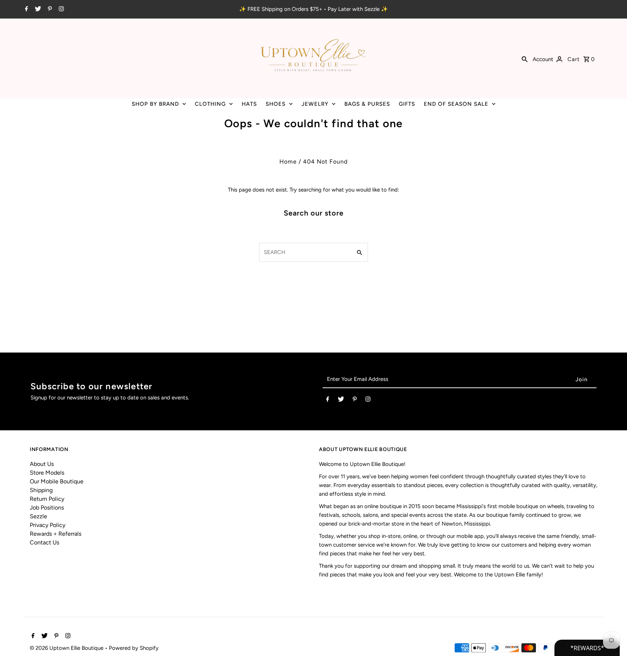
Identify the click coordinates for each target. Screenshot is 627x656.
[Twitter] (37, 9)
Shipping (41, 490)
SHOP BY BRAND (155, 104)
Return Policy (47, 498)
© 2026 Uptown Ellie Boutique (67, 648)
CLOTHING (210, 104)
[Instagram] (60, 9)
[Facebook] (25, 9)
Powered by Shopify (134, 648)
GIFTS (407, 104)
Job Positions (47, 507)
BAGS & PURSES (367, 104)
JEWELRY (315, 104)
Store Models (47, 472)
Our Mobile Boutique (56, 481)
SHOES (276, 104)
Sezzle (38, 516)
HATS (249, 104)
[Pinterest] (49, 9)
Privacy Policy (47, 525)
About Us (42, 463)
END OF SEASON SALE (456, 104)
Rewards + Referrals (55, 533)
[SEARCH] (524, 58)
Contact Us (44, 542)
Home (288, 161)
